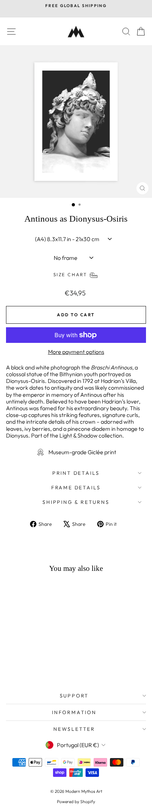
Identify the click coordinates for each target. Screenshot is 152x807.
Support (74, 695)
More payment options (76, 352)
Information (74, 712)
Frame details (76, 487)
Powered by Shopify (76, 801)
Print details (76, 473)
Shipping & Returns (75, 502)
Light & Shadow (78, 435)
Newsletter (74, 729)
